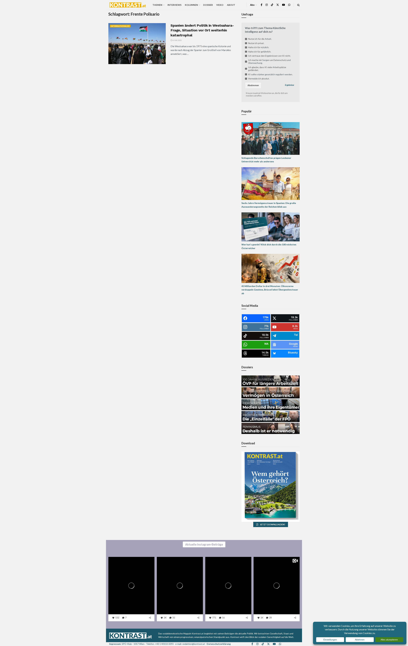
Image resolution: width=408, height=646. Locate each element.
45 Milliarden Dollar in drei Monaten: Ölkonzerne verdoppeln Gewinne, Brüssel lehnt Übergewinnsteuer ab (269, 290)
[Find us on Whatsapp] (289, 5)
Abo (252, 5)
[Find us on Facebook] (261, 5)
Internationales (120, 26)
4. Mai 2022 (177, 40)
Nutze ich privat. (256, 43)
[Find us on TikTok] (272, 5)
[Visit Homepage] (127, 5)
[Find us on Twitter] (277, 5)
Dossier (208, 5)
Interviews (174, 5)
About (231, 5)
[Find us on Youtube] (283, 5)
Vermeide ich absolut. (259, 78)
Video (219, 5)
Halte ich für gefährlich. (259, 51)
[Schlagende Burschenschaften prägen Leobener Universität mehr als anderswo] (270, 138)
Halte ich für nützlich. (258, 47)
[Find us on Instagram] (267, 5)
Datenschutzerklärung (219, 643)
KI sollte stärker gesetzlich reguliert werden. (270, 74)
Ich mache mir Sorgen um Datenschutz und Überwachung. (269, 61)
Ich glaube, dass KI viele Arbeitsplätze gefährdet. (267, 68)
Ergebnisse (289, 85)
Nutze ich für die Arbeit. (260, 38)
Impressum (115, 643)
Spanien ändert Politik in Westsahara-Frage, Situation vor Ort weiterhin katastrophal (202, 30)
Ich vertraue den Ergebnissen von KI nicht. (269, 55)
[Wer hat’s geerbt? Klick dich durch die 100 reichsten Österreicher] (270, 226)
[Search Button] (298, 5)
